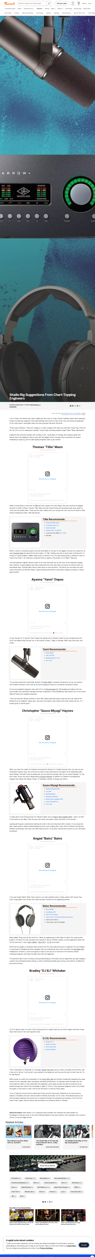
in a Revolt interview (45, 776)
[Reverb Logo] (9, 3)
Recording (45, 1178)
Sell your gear (62, 3)
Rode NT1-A (50, 1042)
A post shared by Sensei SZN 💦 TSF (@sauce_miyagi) (46, 764)
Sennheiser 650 (51, 912)
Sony (14, 1187)
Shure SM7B (49, 653)
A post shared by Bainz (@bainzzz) (40, 891)
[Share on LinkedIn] (70, 406)
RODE (77, 1187)
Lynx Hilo (48, 791)
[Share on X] (75, 406)
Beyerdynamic (27, 1187)
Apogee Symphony (52, 796)
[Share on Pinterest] (77, 406)
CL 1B (49, 942)
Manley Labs (30, 1191)
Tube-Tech (15, 1191)
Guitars (19, 8)
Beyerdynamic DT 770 (53, 658)
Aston (42, 1191)
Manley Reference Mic (53, 789)
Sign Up (84, 3)
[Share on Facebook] (73, 406)
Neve (64, 1183)
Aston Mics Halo (51, 1047)
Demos (48, 13)
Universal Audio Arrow (53, 523)
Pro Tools (63, 533)
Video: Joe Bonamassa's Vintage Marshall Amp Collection (70, 1223)
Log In (89, 3)
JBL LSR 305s (50, 655)
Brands (47, 8)
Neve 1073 (42, 942)
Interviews (39, 13)
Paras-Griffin (75, 414)
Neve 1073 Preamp (52, 914)
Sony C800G (50, 909)
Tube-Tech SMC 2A (52, 801)
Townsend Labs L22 (52, 525)
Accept (84, 1245)
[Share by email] (79, 406)
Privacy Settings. (46, 1248)
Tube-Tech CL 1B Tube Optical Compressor (59, 917)
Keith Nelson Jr (36, 405)
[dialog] (47, 1245)
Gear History (66, 13)
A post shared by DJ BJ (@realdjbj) (40, 1024)
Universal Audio (18, 553)
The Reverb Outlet (10, 8)
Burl (22, 1196)
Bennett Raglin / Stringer (72, 413)
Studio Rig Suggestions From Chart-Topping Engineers (42, 396)
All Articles (8, 13)
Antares (53, 1191)
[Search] (49, 3)
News (52, 8)
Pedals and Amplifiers (30, 8)
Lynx (63, 1191)
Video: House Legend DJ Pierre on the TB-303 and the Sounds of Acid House (21, 1223)
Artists (16, 13)
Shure (36, 1183)
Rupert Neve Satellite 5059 (54, 799)
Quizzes (56, 13)
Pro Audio (16, 1178)
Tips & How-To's (79, 13)
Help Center (86, 8)
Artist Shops (68, 8)
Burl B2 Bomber (50, 794)
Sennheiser (77, 1183)
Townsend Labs (76, 1191)
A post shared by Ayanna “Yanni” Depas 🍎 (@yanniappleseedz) (48, 633)
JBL (13, 1196)
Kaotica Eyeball (50, 528)
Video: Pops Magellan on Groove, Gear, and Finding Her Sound (46, 1223)
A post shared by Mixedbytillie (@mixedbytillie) (43, 500)
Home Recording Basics (20, 1183)
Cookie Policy (71, 1246)
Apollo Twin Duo (51, 1044)
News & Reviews (27, 13)
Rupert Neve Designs (62, 1187)
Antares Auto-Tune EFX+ (53, 530)
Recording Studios (61, 1178)
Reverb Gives (78, 8)
